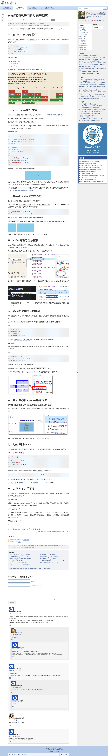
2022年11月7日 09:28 (14, 720)
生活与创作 (33, 7)
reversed (48, 568)
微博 (86, 20)
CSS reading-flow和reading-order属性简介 (20, 555)
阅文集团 (94, 13)
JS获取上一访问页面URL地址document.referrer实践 (92, 96)
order (44, 568)
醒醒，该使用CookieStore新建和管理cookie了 (90, 118)
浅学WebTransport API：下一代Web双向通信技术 (91, 111)
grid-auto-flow (38, 568)
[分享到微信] (2, 21)
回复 (10, 625)
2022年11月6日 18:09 (14, 736)
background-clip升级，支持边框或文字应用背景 (90, 59)
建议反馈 (9, 9)
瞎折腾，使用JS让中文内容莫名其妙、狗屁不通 (20, 559)
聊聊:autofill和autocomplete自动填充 (88, 98)
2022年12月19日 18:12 (17, 648)
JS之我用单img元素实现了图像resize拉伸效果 (50, 532)
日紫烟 (35, 9)
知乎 (92, 20)
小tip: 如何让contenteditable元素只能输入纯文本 (91, 79)
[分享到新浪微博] (2, 17)
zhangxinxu (12, 23)
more (90, 11)
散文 (33, 9)
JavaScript (19, 9)
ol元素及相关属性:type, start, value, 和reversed (21, 557)
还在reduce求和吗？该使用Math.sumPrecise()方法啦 (92, 57)
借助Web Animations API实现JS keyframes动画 (32, 483)
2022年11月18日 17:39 (15, 671)
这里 (19, 541)
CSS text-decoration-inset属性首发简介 (89, 120)
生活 (30, 9)
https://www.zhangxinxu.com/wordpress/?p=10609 (27, 23)
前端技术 (20, 7)
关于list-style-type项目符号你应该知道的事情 (26, 529)
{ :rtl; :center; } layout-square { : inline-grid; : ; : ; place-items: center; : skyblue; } (21, 156)
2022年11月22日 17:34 (17, 701)
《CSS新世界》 (89, 16)
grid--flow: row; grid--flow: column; (18, 332)
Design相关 (82, 29)
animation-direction (18, 568)
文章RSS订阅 (22, 754)
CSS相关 (36, 20)
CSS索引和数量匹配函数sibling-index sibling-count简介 (52, 561)
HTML (24, 9)
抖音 (96, 20)
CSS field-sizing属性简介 (85, 117)
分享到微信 (26, 539)
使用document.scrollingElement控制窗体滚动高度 (91, 95)
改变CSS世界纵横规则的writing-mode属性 (21, 190)
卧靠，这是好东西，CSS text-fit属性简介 (89, 55)
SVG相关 (83, 34)
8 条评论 (53, 20)
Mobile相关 (82, 45)
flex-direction (31, 568)
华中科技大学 (98, 12)
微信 (84, 20)
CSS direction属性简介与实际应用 (49, 115)
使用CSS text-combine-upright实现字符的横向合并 (21, 565)
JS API (82, 41)
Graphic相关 (83, 31)
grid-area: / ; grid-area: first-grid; (21, 358)
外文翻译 (82, 49)
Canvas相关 (84, 32)
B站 (100, 20)
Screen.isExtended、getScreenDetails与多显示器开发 (92, 63)
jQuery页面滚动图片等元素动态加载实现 (89, 90)
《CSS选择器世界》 (101, 15)
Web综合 (82, 47)
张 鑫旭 (17, 633)
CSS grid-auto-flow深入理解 (22, 340)
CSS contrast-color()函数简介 (86, 115)
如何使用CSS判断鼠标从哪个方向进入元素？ (90, 113)
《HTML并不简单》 (97, 16)
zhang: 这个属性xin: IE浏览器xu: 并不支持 (19, 49)
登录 (56, 754)
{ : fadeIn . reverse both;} (28, 475)
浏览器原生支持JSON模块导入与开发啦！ (89, 73)
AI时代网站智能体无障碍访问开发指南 (88, 72)
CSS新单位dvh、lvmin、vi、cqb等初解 (89, 66)
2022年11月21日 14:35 (16, 687)
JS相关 (81, 38)
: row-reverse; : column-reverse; (21, 212)
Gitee (103, 20)
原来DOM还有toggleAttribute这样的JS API (49, 557)
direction (25, 568)
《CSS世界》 (94, 15)
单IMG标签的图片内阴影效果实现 (87, 104)
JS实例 (82, 43)
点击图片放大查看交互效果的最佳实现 (88, 107)
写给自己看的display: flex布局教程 (48, 555)
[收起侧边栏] (77, 372)
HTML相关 (82, 36)
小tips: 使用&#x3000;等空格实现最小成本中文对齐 (91, 84)
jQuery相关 (83, 40)
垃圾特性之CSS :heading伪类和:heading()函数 (90, 105)
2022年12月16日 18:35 (15, 613)
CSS (16, 9)
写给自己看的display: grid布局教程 (48, 559)
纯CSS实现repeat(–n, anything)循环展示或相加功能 (92, 64)
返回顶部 (65, 754)
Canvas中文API (51, 9)
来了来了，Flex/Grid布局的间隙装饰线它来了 (90, 61)
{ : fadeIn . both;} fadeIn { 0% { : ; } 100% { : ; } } (24, 461)
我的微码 (5, 9)
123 (22, 139)
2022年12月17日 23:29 (16, 634)
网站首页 (7, 7)
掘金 (89, 20)
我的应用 (12, 754)
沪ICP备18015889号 (54, 751)
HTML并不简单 (44, 9)
